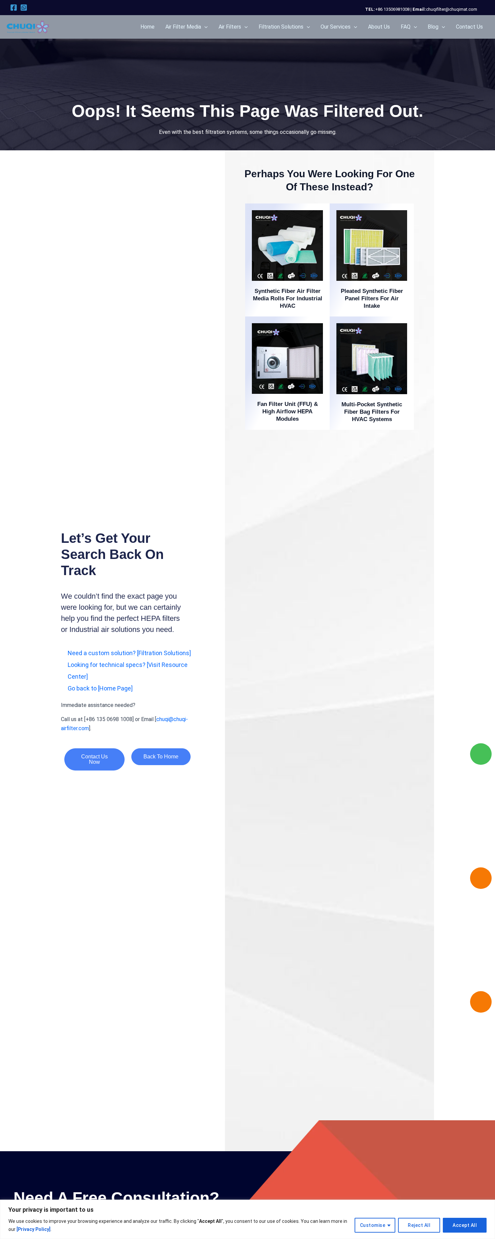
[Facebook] (13, 7)
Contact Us (469, 27)
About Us (379, 27)
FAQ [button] (405, 27)
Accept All (465, 1225)
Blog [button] (433, 27)
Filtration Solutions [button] (281, 27)
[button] (204, 27)
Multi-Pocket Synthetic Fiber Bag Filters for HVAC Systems (371, 411)
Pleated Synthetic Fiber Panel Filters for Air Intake (372, 298)
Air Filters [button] (230, 27)
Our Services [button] (336, 27)
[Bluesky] (23, 7)
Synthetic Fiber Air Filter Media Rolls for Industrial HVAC (287, 298)
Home (147, 27)
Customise (373, 1225)
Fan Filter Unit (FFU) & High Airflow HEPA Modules (287, 411)
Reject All (419, 1225)
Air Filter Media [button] (183, 27)
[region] (247, 1219)
